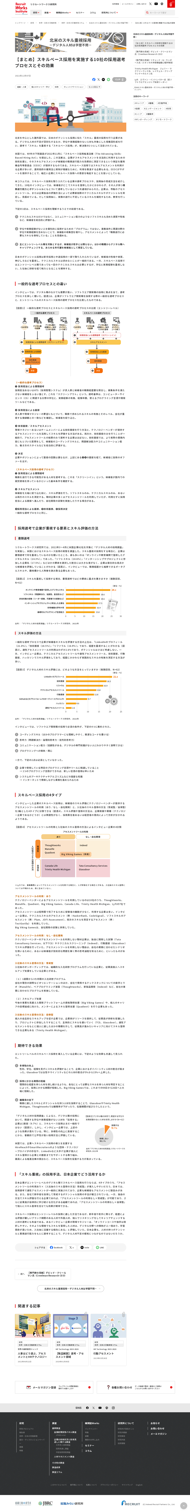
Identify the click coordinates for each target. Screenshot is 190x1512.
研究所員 (121, 1439)
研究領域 (121, 1436)
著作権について (76, 1484)
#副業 (137, 108)
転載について (91, 1484)
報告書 (22, 1432)
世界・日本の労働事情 (47, 23)
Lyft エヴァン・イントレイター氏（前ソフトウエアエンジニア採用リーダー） (153, 80)
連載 (87, 1436)
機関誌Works (62, 12)
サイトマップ (127, 1484)
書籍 (21, 1447)
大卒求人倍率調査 (63, 1445)
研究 (35, 12)
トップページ (20, 23)
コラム (93, 12)
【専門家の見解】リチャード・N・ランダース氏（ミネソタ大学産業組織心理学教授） (154, 61)
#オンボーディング (143, 119)
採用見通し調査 (62, 1448)
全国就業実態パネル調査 (65, 1432)
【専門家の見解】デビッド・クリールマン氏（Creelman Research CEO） (43, 1274)
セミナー (80, 12)
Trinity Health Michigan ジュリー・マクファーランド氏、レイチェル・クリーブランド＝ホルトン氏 (153, 71)
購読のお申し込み (92, 1439)
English (139, 1484)
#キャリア (139, 103)
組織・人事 (21, 87)
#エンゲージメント (153, 108)
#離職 (151, 103)
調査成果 (56, 1467)
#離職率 (150, 114)
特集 (21, 1450)
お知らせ (155, 1423)
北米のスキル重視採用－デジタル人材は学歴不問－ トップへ (154, 88)
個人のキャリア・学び (40, 87)
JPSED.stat (61, 1435)
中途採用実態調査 (63, 1452)
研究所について (109, 12)
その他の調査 (58, 1463)
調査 (47, 12)
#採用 (168, 108)
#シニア (138, 114)
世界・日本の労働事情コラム (72, 23)
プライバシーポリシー (109, 1484)
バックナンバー (91, 1428)
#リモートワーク (164, 119)
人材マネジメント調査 (64, 1456)
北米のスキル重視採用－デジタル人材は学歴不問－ (109, 23)
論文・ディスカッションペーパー (32, 1441)
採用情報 (115, 4)
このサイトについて (58, 1484)
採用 (56, 87)
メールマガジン (128, 4)
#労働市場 (162, 103)
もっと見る (93, 87)
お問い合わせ (141, 4)
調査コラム (57, 1472)
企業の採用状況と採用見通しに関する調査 (65, 1440)
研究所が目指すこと (126, 1428)
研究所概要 (122, 1432)
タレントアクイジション (73, 87)
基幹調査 (56, 1428)
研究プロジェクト (26, 1428)
